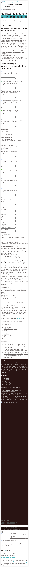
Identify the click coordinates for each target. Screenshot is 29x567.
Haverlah (6, 333)
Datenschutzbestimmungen (20, 562)
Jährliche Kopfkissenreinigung (19, 538)
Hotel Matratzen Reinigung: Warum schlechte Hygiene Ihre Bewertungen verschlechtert (15, 345)
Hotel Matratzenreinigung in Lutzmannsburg (12, 356)
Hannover (7, 384)
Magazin (12, 536)
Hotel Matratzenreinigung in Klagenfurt (16, 354)
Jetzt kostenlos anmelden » (7, 557)
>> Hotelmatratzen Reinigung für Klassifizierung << (13, 6)
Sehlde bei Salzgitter (10, 329)
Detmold (6, 379)
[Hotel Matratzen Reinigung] (11, 2)
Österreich (4, 366)
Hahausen (7, 326)
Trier (5, 381)
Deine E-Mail (4, 555)
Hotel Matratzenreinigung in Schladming (16, 352)
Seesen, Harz (8, 335)
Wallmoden (7, 324)
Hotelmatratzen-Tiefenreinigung (17, 399)
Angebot (20, 318)
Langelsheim (7, 327)
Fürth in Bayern (8, 383)
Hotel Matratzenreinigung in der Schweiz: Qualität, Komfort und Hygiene (16, 349)
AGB (4, 562)
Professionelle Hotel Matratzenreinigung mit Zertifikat (11, 528)
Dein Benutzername (6, 554)
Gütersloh (7, 378)
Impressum (13, 533)
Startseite (4, 21)
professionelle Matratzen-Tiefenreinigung (15, 367)
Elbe (5, 337)
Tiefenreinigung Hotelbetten (18, 535)
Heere (5, 330)
